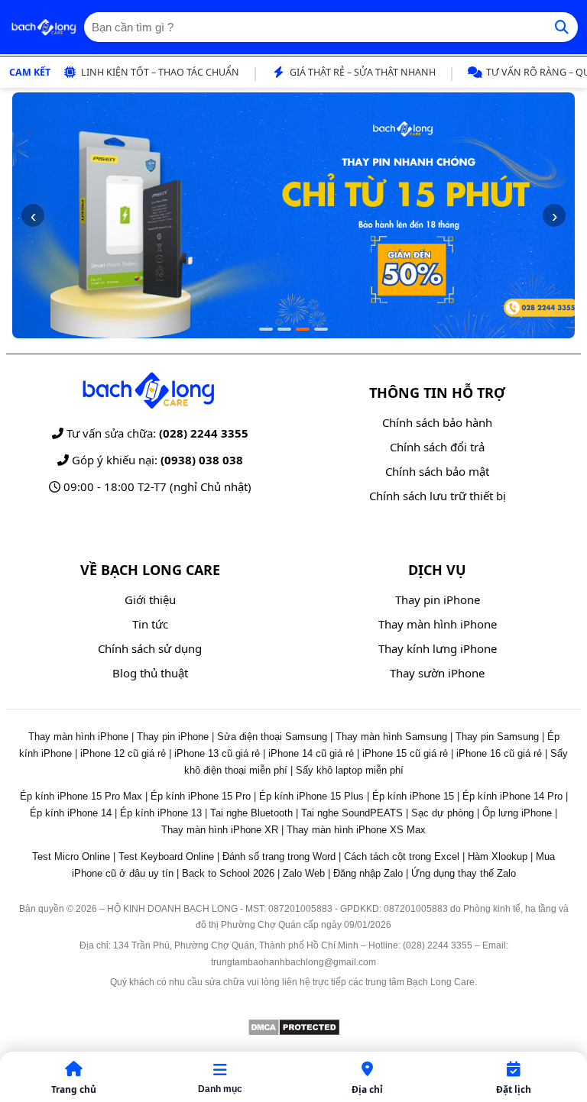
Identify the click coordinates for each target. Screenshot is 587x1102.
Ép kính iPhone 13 (161, 813)
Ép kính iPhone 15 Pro (201, 796)
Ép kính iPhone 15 (413, 796)
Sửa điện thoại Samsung (272, 736)
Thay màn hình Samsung (391, 736)
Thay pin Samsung (497, 736)
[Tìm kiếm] (561, 27)
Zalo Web (304, 873)
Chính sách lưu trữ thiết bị (437, 495)
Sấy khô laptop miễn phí (350, 770)
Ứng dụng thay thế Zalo (463, 873)
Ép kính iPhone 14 (71, 813)
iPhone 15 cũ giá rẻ (405, 753)
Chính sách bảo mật (437, 471)
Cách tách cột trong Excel (401, 856)
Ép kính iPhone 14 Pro (512, 796)
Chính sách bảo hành (437, 422)
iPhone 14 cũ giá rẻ (311, 753)
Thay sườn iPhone (437, 672)
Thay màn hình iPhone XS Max (356, 829)
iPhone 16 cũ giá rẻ (499, 753)
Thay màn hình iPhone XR (219, 829)
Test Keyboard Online (166, 856)
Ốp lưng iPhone (517, 813)
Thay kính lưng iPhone (437, 648)
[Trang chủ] (43, 27)
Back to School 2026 (228, 873)
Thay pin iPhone (437, 599)
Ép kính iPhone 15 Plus (311, 796)
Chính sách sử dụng (150, 648)
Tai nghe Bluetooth (251, 813)
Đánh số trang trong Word (279, 856)
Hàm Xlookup (497, 856)
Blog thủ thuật (150, 672)
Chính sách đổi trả (437, 446)
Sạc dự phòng (442, 813)
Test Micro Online (71, 856)
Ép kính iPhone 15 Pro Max (81, 796)
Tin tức (150, 624)
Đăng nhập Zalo (368, 873)
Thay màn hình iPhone (437, 624)
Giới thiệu (150, 599)
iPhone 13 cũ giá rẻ (217, 753)
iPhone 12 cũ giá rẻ (123, 753)
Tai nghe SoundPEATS (352, 813)
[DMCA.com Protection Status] (294, 1032)
